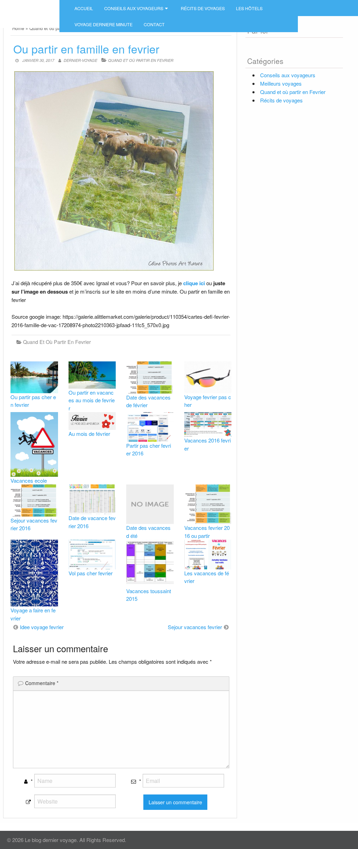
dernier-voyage (80, 60)
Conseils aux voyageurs (133, 8)
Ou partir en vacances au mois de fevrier (92, 400)
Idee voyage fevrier (42, 627)
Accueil (83, 8)
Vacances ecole (28, 480)
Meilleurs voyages (281, 83)
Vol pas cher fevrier (91, 573)
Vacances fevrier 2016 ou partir (207, 531)
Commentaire (41, 682)
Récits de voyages (203, 8)
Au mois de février (89, 433)
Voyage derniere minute (103, 24)
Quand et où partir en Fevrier (140, 60)
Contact (154, 24)
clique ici (194, 283)
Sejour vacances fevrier (195, 627)
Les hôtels (249, 8)
